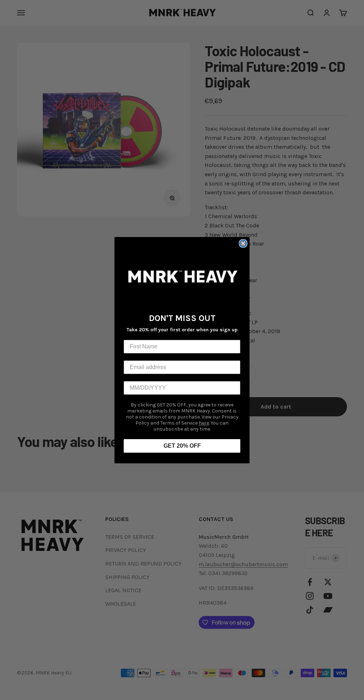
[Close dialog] (243, 243)
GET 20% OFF (182, 446)
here (204, 423)
